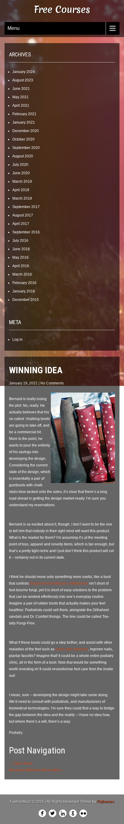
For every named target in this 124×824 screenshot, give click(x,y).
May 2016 (20, 257)
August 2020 (22, 156)
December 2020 (25, 131)
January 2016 (23, 291)
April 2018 (20, 190)
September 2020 (26, 148)
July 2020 (20, 165)
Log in (17, 339)
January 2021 (23, 122)
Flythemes (105, 802)
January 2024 (23, 72)
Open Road (21, 763)
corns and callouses (71, 649)
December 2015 (25, 300)
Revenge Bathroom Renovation (37, 770)
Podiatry (16, 733)
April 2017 (20, 224)
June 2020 (21, 173)
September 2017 (26, 207)
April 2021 (20, 105)
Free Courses (62, 9)
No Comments (52, 383)
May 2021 (20, 97)
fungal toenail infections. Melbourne (59, 583)
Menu (14, 28)
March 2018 (22, 198)
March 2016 (22, 274)
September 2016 (26, 232)
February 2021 (24, 114)
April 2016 (20, 266)
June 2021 (21, 89)
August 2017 (22, 215)
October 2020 (23, 139)
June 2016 (21, 249)
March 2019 (22, 181)
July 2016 (20, 240)
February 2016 (24, 283)
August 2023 (22, 80)
